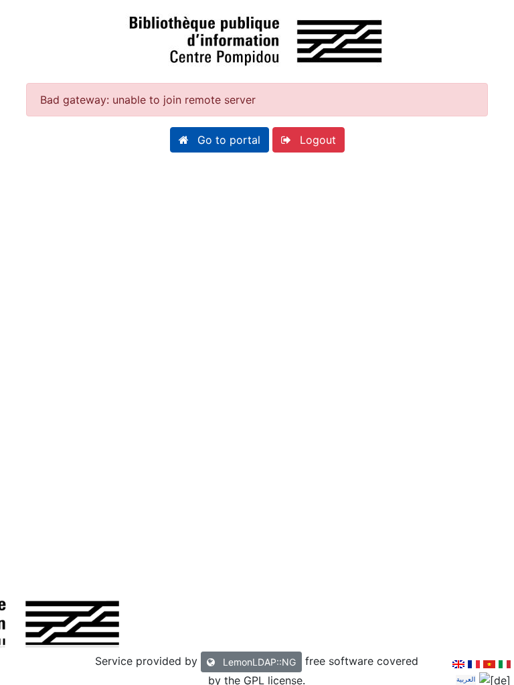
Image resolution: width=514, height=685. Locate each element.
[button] (219, 140)
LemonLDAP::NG (258, 662)
